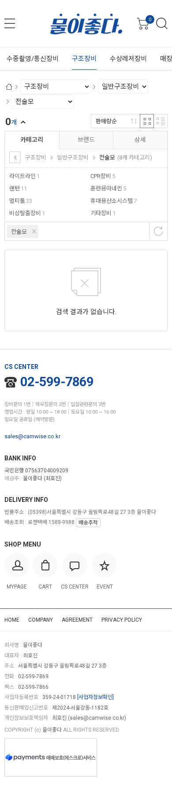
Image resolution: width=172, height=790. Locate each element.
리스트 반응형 (160, 121)
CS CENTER (21, 366)
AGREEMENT (77, 620)
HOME (11, 620)
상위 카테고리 (15, 157)
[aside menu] (9, 23)
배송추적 (88, 523)
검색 (162, 23)
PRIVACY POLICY (121, 620)
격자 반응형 (147, 121)
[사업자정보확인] (95, 697)
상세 (140, 139)
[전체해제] (158, 231)
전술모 (19, 231)
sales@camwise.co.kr (32, 436)
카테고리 (31, 139)
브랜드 (86, 139)
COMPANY (40, 620)
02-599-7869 (56, 381)
